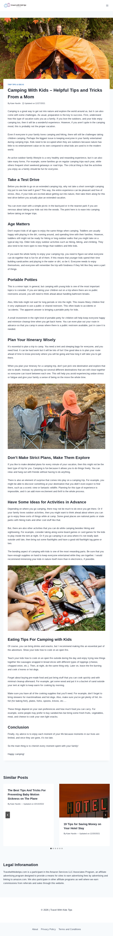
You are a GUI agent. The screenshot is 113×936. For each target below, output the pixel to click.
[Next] (105, 815)
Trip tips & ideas (16, 85)
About (35, 929)
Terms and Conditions (70, 929)
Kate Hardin (15, 103)
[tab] (51, 848)
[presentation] (84, 801)
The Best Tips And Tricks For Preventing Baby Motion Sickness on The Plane (27, 794)
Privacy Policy (48, 929)
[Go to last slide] (8, 815)
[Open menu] (107, 5)
